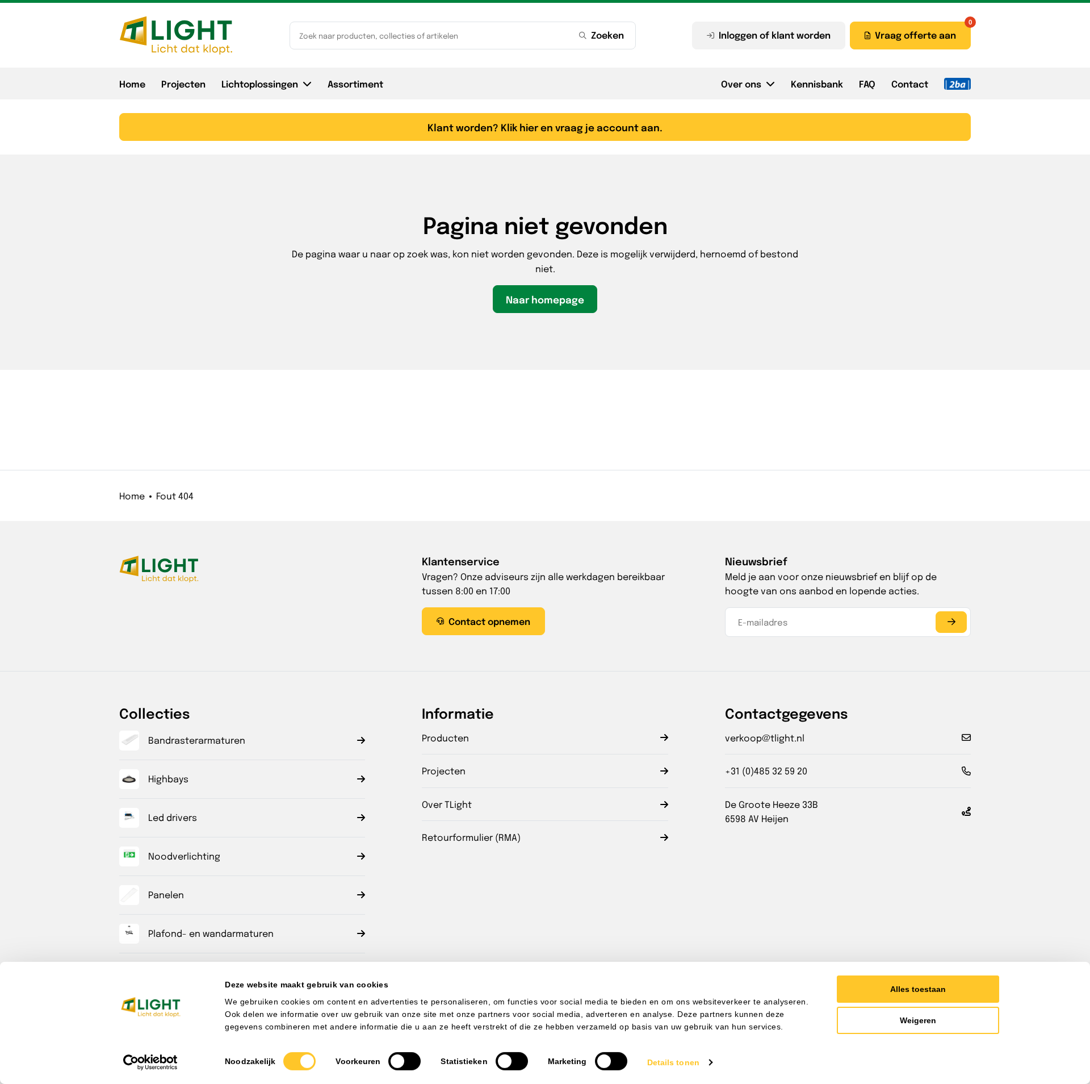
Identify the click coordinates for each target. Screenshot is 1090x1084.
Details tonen (673, 1062)
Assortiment (355, 83)
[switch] (404, 1061)
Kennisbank (817, 83)
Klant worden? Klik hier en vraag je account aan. (545, 127)
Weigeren (918, 1020)
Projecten (183, 83)
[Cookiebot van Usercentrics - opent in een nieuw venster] (150, 1062)
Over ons (741, 83)
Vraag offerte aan (915, 34)
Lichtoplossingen (259, 83)
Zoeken (607, 34)
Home (132, 83)
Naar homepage (545, 299)
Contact (909, 83)
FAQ (867, 83)
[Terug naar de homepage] (176, 35)
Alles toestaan (918, 989)
